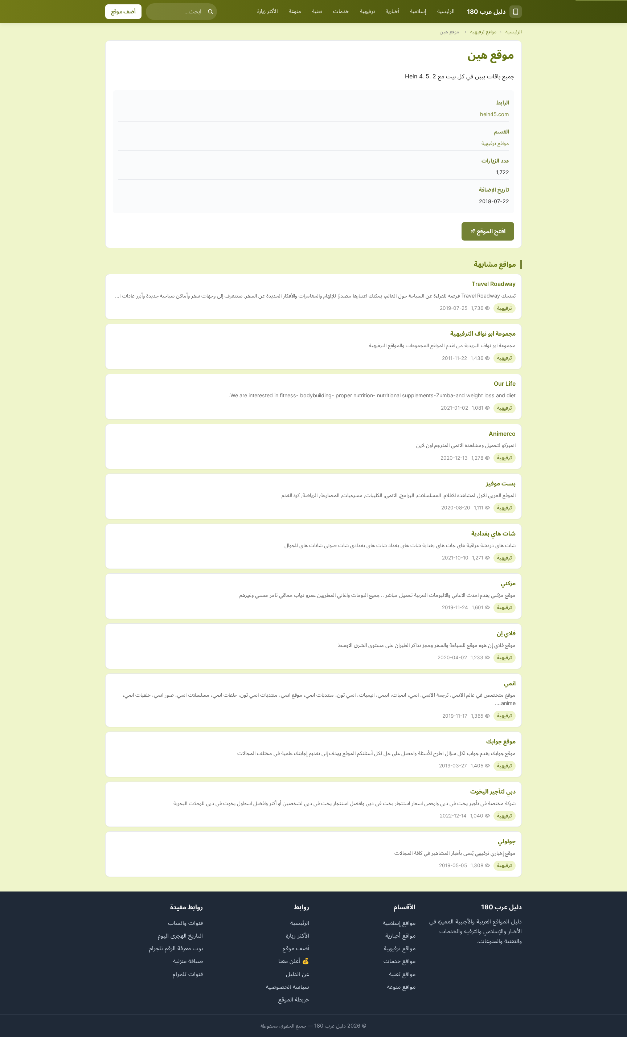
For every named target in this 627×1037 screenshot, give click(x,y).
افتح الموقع (490, 231)
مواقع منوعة (401, 986)
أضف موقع (123, 11)
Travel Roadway (494, 283)
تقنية (317, 11)
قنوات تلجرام (188, 973)
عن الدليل (297, 973)
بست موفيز (501, 483)
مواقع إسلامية (399, 922)
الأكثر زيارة (267, 11)
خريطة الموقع (293, 999)
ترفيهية (367, 11)
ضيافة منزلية (188, 960)
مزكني (508, 583)
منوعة (295, 11)
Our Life (505, 383)
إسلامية (418, 11)
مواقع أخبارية (400, 935)
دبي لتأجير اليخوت (493, 791)
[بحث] (210, 11)
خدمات (341, 11)
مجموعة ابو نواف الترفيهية (483, 333)
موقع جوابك (501, 741)
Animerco (502, 433)
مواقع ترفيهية (483, 31)
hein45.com (494, 114)
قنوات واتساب (185, 922)
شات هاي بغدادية (493, 533)
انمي (510, 683)
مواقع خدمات (399, 960)
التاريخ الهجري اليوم (180, 935)
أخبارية (392, 11)
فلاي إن (506, 633)
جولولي (507, 841)
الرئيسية (446, 11)
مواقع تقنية (402, 973)
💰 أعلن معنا (293, 960)
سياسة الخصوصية (287, 986)
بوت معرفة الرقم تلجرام (176, 948)
